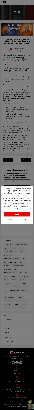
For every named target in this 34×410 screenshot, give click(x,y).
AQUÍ (16, 203)
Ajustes (17, 208)
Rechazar (24, 219)
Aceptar (17, 214)
